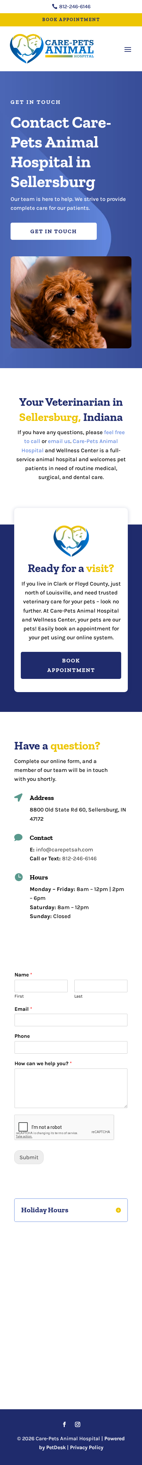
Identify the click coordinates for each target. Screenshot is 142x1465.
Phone (22, 1036)
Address (42, 798)
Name (23, 974)
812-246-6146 (79, 858)
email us (59, 441)
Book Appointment (71, 19)
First (19, 996)
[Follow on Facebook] (64, 1424)
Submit (28, 1157)
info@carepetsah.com (64, 849)
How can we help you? (43, 1063)
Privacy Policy (86, 1447)
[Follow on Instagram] (77, 1424)
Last (78, 996)
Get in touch (53, 231)
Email (23, 1009)
